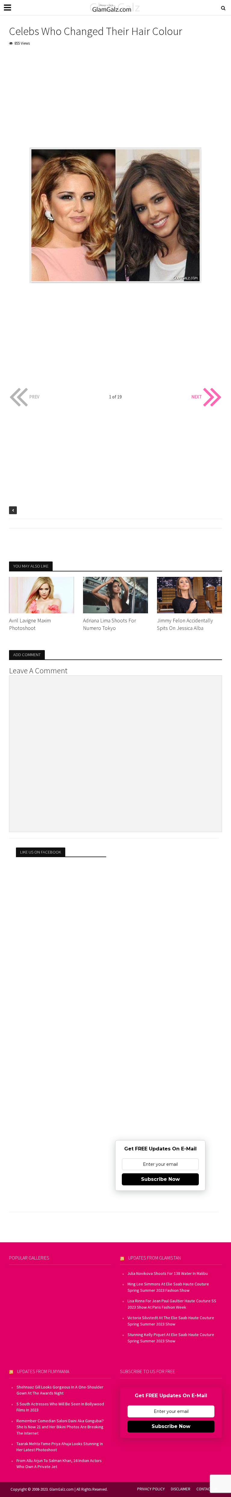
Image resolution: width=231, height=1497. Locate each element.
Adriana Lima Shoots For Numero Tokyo (109, 624)
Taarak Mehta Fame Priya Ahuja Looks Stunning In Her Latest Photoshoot (60, 1446)
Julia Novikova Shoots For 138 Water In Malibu (168, 1273)
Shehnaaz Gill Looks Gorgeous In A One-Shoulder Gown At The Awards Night (60, 1390)
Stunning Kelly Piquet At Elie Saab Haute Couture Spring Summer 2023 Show (171, 1337)
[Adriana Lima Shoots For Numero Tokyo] (115, 594)
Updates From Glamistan (154, 1258)
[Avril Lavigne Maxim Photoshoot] (41, 594)
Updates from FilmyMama (43, 1371)
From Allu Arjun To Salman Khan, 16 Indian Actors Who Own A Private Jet (59, 1463)
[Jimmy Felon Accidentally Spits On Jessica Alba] (189, 594)
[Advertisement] (115, 97)
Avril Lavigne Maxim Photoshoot (30, 624)
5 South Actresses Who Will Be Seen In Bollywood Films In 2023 (60, 1407)
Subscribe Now (160, 1179)
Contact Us (206, 1489)
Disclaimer (180, 1489)
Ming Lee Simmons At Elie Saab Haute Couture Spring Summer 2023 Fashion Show (168, 1287)
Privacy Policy (151, 1489)
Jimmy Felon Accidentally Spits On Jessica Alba (185, 624)
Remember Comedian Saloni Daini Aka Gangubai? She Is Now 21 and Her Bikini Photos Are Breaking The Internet (60, 1427)
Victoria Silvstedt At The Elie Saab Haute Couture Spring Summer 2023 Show (171, 1320)
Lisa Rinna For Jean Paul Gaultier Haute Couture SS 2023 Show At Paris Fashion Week (172, 1304)
